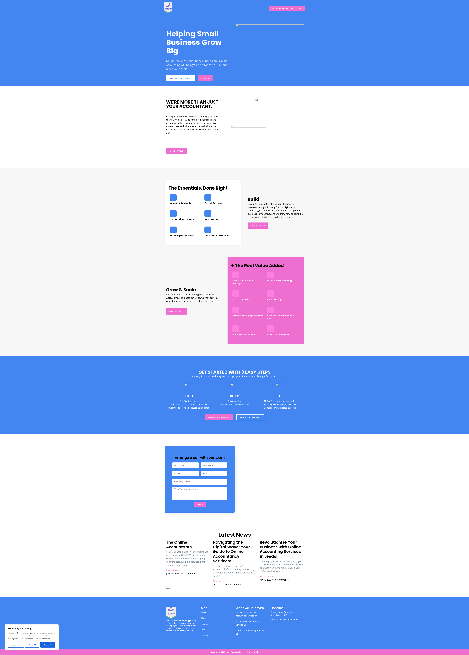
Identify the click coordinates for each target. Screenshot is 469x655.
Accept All (48, 645)
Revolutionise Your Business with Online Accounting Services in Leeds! (280, 549)
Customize (16, 645)
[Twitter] (171, 635)
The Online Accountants (179, 544)
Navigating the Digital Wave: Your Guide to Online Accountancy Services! (231, 551)
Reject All (32, 645)
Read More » (172, 570)
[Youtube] (176, 635)
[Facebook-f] (167, 635)
